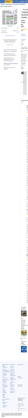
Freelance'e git (10, 44)
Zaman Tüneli (12, 367)
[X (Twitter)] (24, 393)
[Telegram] (21, 393)
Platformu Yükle (5, 403)
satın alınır (13, 51)
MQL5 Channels (20, 377)
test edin (10, 60)
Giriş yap (22, 1)
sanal (5, 55)
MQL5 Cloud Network (5, 391)
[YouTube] (19, 396)
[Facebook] (19, 393)
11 (21, 102)
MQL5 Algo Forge (4, 396)
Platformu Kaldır (5, 406)
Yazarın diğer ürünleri (9, 35)
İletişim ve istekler (12, 392)
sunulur (5, 69)
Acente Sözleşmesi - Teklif (13, 379)
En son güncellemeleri (6, 370)
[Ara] (17, 1)
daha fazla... (22, 68)
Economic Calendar (20, 385)
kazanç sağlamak (13, 63)
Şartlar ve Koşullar (12, 370)
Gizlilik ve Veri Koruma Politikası (12, 384)
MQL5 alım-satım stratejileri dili (5, 386)
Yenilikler (24, 17)
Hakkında (12, 364)
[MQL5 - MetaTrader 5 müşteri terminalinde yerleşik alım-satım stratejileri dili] (2, 1)
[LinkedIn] (21, 396)
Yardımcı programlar (23, 35)
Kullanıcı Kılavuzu (6, 381)
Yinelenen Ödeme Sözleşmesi (13, 374)
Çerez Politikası (12, 388)
